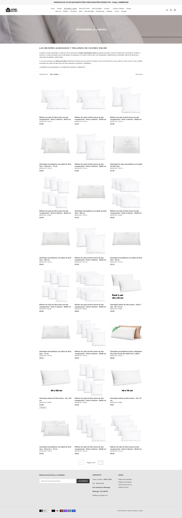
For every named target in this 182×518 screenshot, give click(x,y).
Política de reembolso (125, 482)
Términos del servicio (125, 484)
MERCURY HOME (126, 510)
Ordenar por (43, 74)
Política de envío (123, 487)
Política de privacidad (124, 479)
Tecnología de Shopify (137, 510)
